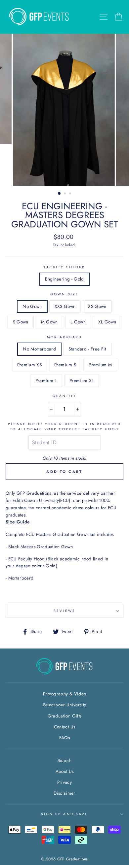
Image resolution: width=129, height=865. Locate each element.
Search (64, 760)
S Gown (20, 321)
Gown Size (64, 294)
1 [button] (59, 193)
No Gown (32, 306)
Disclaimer (64, 793)
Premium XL (81, 380)
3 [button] (70, 194)
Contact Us (64, 726)
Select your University (64, 704)
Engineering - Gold (64, 279)
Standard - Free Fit (87, 349)
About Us (65, 771)
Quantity (64, 395)
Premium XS (29, 364)
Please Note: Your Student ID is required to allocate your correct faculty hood (64, 426)
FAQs (64, 737)
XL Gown (107, 321)
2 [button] (65, 194)
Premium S (65, 364)
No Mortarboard (39, 349)
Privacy (64, 782)
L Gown (78, 321)
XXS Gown (65, 306)
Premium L (46, 380)
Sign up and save (64, 814)
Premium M (100, 364)
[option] (64, 110)
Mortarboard (64, 337)
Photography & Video (64, 693)
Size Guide (18, 521)
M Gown (49, 321)
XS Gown (97, 306)
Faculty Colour (64, 267)
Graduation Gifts (64, 716)
